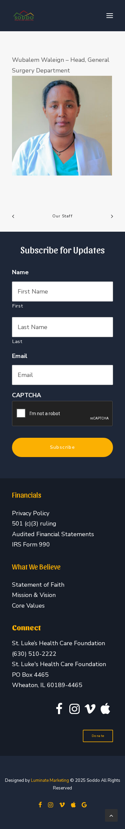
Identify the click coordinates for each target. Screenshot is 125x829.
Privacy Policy (30, 513)
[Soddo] (23, 15)
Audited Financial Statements (53, 534)
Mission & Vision (34, 595)
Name (20, 272)
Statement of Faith (38, 585)
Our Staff (62, 216)
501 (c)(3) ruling (34, 524)
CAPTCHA (26, 395)
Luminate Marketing (50, 780)
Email (19, 356)
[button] (109, 15)
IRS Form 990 (31, 544)
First (17, 305)
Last (17, 341)
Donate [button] (98, 736)
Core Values (28, 606)
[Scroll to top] (111, 815)
